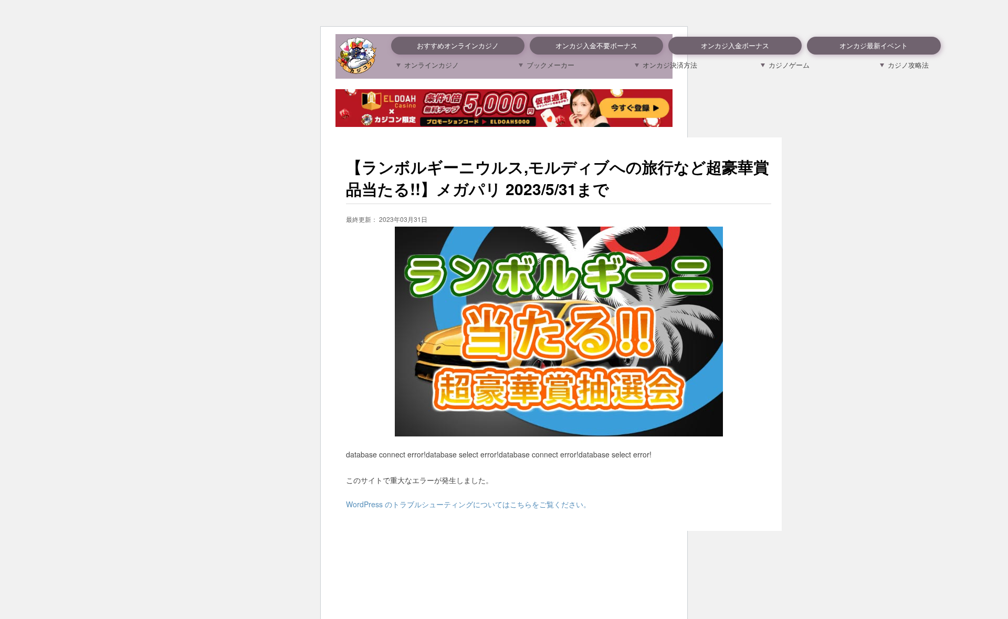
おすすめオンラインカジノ (458, 45)
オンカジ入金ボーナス (735, 45)
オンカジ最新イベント (873, 45)
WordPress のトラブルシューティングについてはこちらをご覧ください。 (468, 504)
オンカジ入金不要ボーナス (596, 45)
